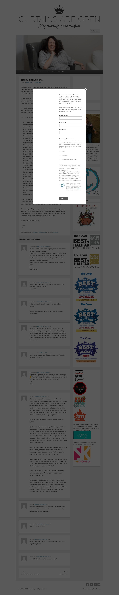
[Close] (85, 89)
